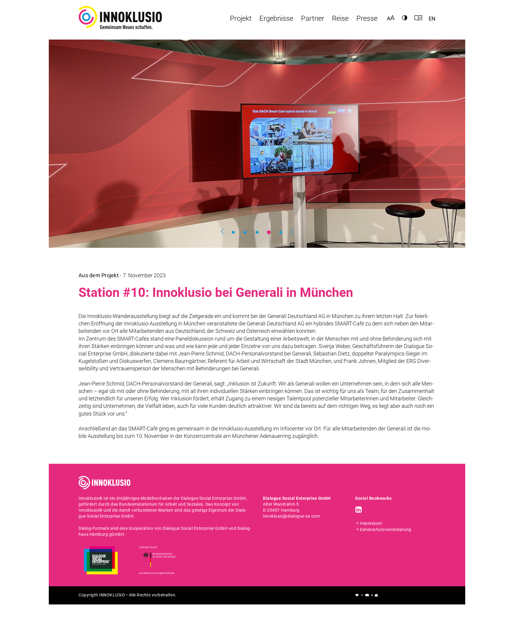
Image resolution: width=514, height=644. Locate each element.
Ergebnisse (276, 18)
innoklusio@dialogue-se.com (291, 516)
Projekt (241, 18)
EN (432, 18)
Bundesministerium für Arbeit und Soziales (161, 504)
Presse (366, 18)
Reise (340, 18)
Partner (312, 18)
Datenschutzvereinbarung (385, 529)
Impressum (371, 523)
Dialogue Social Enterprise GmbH (213, 498)
